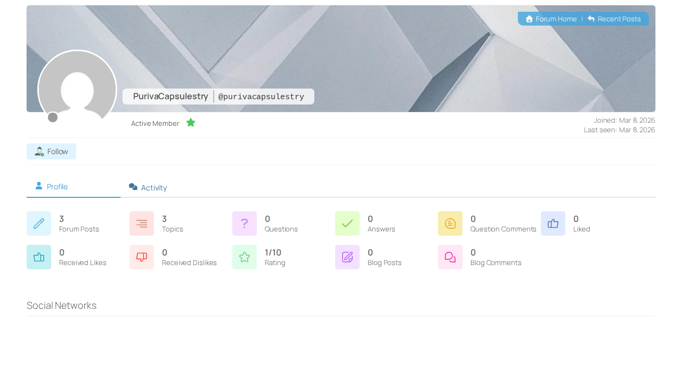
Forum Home (555, 18)
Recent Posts (618, 18)
